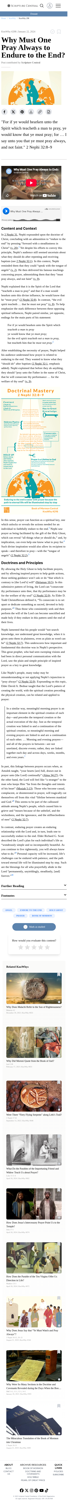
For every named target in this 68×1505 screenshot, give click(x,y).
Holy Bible (33, 1477)
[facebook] (4, 112)
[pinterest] (22, 112)
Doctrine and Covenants (33, 1472)
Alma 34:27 (50, 775)
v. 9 (36, 278)
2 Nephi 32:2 (19, 555)
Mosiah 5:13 (24, 788)
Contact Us (8, 1472)
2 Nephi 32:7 (14, 643)
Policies (58, 1471)
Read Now (34, 988)
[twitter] (13, 112)
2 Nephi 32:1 (23, 261)
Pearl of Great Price (33, 1480)
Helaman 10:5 (44, 582)
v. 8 (51, 304)
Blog (9, 1468)
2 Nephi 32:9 (41, 595)
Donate (34, 13)
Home (3, 18)
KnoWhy (12, 18)
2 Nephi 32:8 (27, 299)
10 (12, 875)
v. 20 (14, 247)
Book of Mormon (33, 1468)
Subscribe (58, 1474)
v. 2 (14, 270)
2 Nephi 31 (10, 234)
